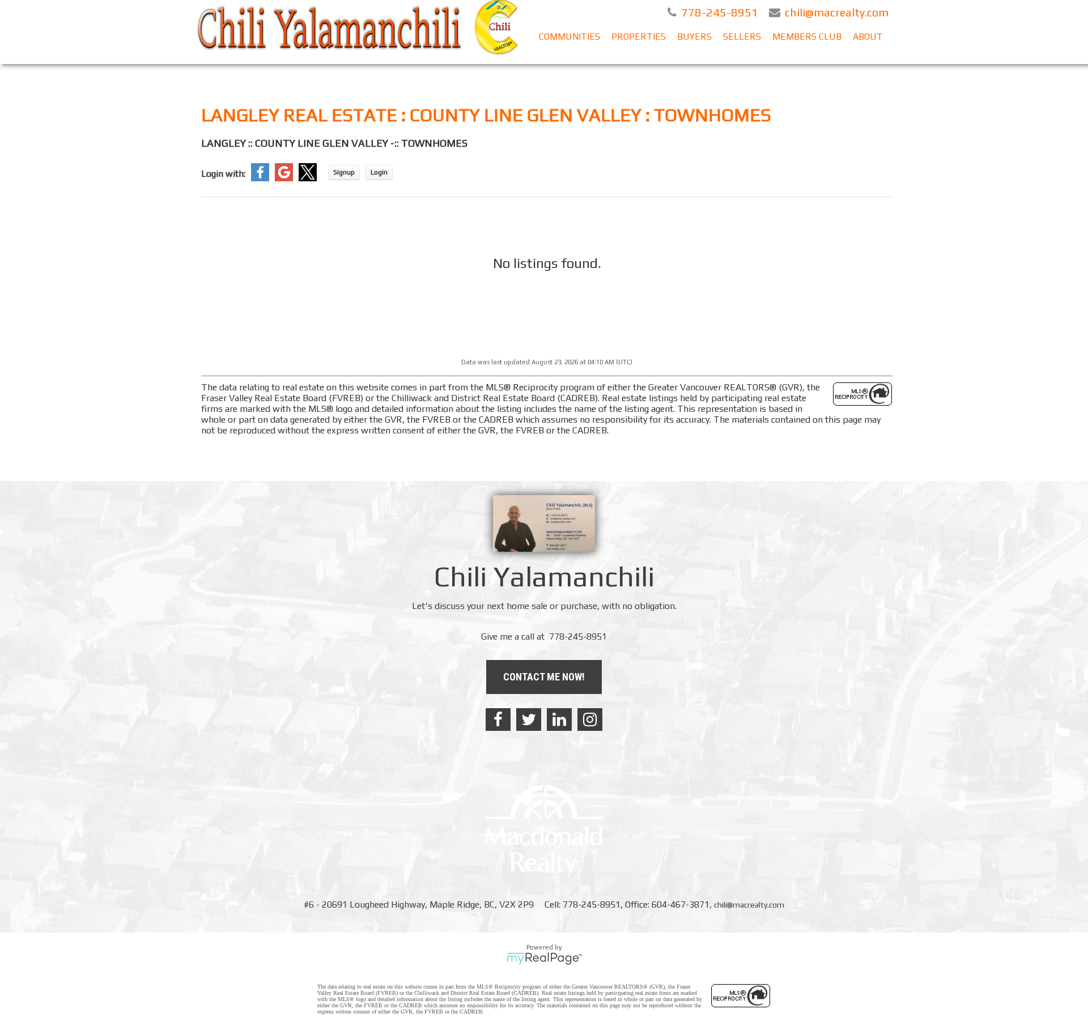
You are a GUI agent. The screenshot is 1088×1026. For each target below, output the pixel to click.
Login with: (223, 173)
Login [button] (379, 172)
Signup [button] (344, 172)
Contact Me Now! (544, 677)
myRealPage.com (544, 959)
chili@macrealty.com (749, 904)
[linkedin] (559, 719)
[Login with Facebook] (260, 178)
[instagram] (589, 719)
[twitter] (528, 719)
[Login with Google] (284, 178)
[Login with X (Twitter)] (308, 178)
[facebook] (498, 719)
